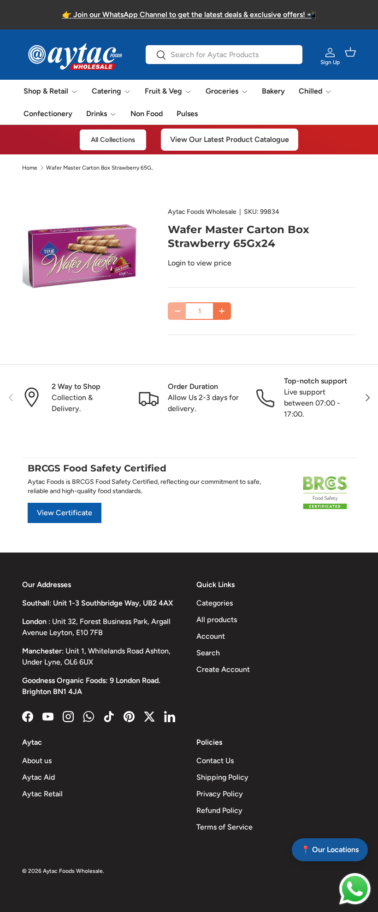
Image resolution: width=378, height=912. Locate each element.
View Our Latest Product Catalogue (229, 139)
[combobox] (224, 54)
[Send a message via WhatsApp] (355, 889)
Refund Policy (219, 810)
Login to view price (199, 263)
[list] (80, 257)
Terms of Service (224, 827)
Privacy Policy (219, 793)
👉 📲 (189, 14)
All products (216, 619)
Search (208, 652)
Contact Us (215, 760)
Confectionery (48, 113)
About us (37, 760)
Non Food (146, 113)
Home (29, 168)
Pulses (187, 113)
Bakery (273, 91)
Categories (214, 603)
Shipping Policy (222, 777)
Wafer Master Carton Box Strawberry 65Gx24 (101, 168)
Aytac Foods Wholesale (202, 212)
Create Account (223, 669)
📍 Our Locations (330, 849)
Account (210, 636)
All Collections (113, 139)
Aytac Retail (42, 793)
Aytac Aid (38, 777)
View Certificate (64, 512)
